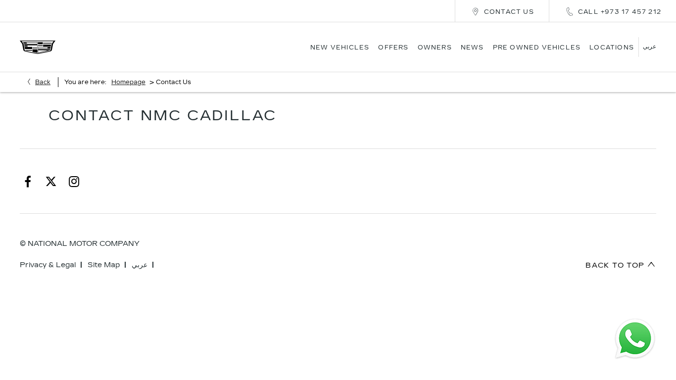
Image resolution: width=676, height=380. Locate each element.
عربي (139, 265)
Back (42, 82)
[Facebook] (28, 181)
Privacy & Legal (48, 265)
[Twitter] (51, 181)
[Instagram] (74, 181)
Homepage (128, 82)
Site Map (104, 265)
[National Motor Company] (37, 47)
